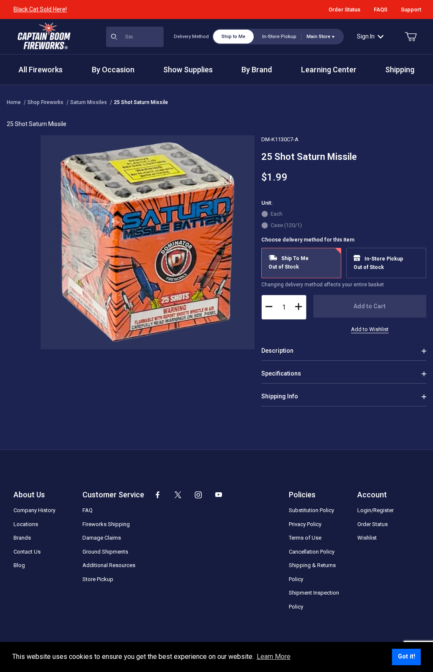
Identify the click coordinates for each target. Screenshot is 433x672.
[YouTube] (218, 495)
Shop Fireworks (45, 102)
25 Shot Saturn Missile (141, 102)
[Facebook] (157, 495)
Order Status (344, 9)
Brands (22, 538)
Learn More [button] (273, 657)
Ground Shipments (105, 552)
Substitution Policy (311, 510)
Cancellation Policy (311, 552)
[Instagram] (198, 495)
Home (14, 102)
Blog (19, 565)
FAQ (87, 510)
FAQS (380, 9)
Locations (26, 524)
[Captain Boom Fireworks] (44, 36)
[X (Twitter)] (178, 495)
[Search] (153, 37)
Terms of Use (305, 538)
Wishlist (367, 538)
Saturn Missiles (88, 102)
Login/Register (375, 510)
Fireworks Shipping (106, 524)
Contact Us (27, 552)
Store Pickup (97, 579)
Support (411, 9)
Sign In (366, 36)
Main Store (318, 36)
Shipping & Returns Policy (312, 572)
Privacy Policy (305, 524)
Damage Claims (101, 538)
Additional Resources (108, 565)
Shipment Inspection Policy (314, 600)
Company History (34, 510)
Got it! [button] (406, 656)
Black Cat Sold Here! (40, 9)
